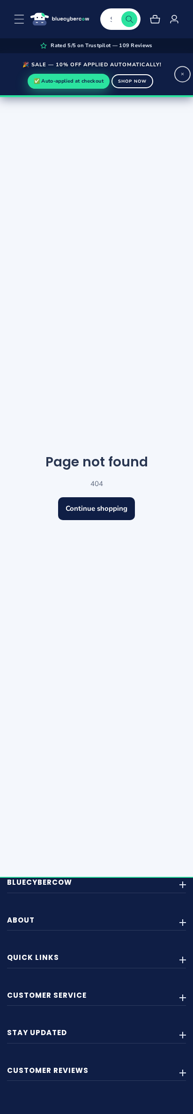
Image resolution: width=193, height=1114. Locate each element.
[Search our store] (129, 19)
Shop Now (132, 81)
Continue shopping (96, 508)
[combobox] (120, 19)
